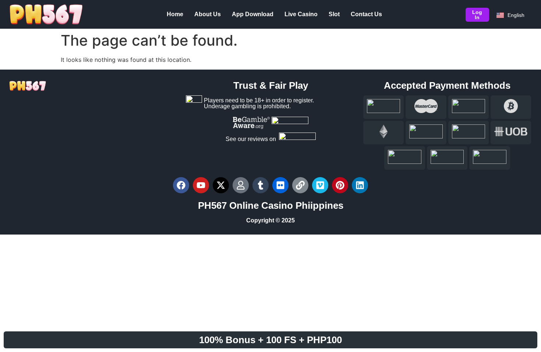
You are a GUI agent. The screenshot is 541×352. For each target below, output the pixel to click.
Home (175, 14)
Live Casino (301, 14)
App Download (252, 14)
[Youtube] (201, 185)
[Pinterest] (340, 185)
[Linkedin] (360, 185)
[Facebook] (181, 185)
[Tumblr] (260, 185)
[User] (241, 185)
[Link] (300, 185)
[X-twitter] (221, 185)
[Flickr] (280, 185)
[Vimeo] (320, 185)
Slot (334, 14)
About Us (207, 14)
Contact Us (366, 14)
